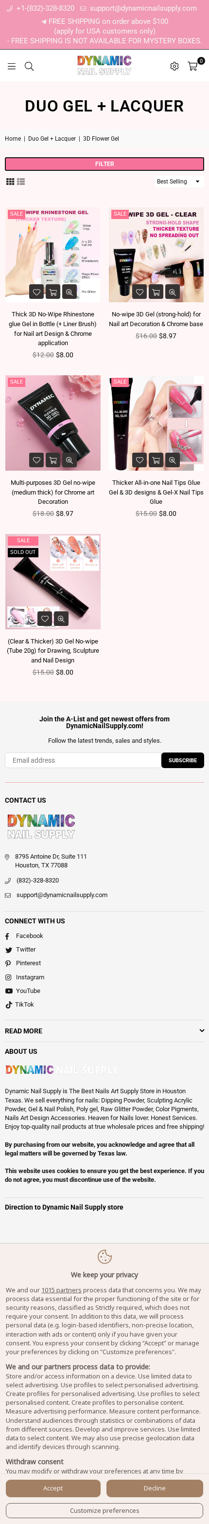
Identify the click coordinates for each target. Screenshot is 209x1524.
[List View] (21, 180)
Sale (16, 214)
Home (13, 138)
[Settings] (174, 65)
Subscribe (183, 760)
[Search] (29, 65)
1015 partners (61, 1289)
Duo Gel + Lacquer (52, 138)
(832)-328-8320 (38, 880)
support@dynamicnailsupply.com (142, 8)
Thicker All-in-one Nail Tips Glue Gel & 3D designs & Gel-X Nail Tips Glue (156, 492)
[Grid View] (10, 180)
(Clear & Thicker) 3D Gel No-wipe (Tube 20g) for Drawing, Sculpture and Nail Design (53, 651)
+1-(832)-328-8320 (44, 8)
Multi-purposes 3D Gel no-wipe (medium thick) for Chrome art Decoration (53, 492)
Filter (104, 164)
